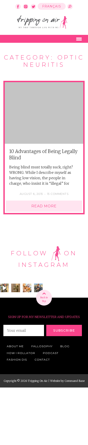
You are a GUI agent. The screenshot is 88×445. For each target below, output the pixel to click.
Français (51, 6)
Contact (42, 359)
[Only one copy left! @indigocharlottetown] (4, 288)
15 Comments (57, 194)
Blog (64, 346)
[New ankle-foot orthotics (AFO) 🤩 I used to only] (38, 288)
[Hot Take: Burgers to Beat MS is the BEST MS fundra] (27, 288)
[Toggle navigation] (79, 39)
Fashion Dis (17, 359)
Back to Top (44, 299)
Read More (44, 206)
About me (15, 346)
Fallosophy (42, 346)
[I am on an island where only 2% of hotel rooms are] (15, 288)
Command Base (75, 381)
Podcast (50, 353)
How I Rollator (21, 353)
